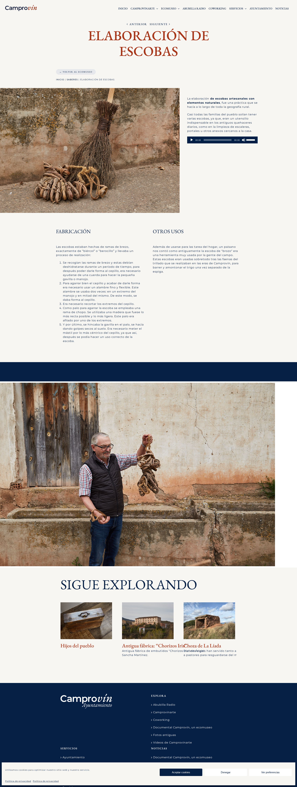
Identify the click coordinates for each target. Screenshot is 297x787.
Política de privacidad (18, 781)
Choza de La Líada (202, 645)
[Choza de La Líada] (209, 620)
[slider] (251, 140)
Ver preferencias (270, 772)
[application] (222, 140)
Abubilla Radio (164, 704)
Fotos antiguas (164, 735)
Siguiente (159, 24)
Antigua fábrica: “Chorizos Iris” (154, 645)
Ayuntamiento (74, 757)
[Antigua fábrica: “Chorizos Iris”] (148, 620)
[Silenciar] (243, 140)
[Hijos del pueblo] (86, 620)
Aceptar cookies (181, 772)
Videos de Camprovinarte (172, 742)
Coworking (161, 719)
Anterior (138, 24)
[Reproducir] (191, 140)
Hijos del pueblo (77, 645)
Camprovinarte (164, 712)
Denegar (225, 772)
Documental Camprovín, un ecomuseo (182, 727)
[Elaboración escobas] (137, 474)
